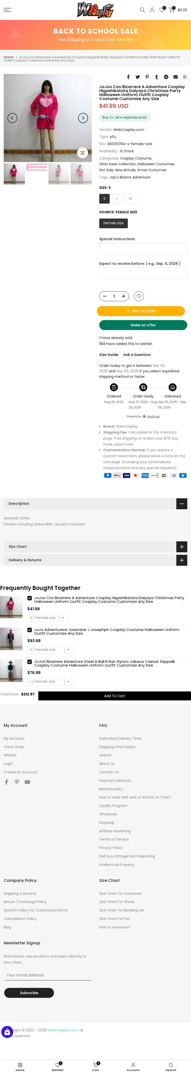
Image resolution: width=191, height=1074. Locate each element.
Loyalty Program (113, 805)
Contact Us (109, 772)
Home (9, 57)
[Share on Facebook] (128, 77)
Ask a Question (137, 354)
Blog (7, 927)
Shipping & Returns (20, 893)
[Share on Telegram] (166, 77)
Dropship (106, 822)
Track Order (14, 746)
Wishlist (10, 755)
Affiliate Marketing (115, 831)
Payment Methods (115, 780)
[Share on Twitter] (138, 77)
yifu (113, 136)
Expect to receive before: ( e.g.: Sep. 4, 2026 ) (140, 263)
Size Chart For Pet (114, 918)
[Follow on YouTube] (27, 782)
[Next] (83, 118)
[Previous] (12, 118)
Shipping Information (117, 746)
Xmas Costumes (151, 170)
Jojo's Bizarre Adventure (129, 177)
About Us (107, 763)
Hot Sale (106, 170)
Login (8, 763)
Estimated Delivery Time (120, 738)
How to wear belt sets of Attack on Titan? (135, 797)
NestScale (153, 416)
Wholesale (108, 814)
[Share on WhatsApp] (185, 77)
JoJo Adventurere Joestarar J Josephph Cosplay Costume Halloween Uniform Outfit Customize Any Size (106, 631)
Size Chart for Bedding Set (121, 910)
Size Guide (108, 354)
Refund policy (111, 789)
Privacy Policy (111, 847)
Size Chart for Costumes (120, 893)
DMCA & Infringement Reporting (127, 856)
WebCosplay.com (128, 129)
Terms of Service (114, 839)
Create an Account (20, 772)
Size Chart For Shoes (117, 901)
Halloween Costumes (156, 164)
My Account (14, 738)
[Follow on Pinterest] (17, 782)
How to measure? (114, 927)
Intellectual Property (116, 864)
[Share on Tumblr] (156, 77)
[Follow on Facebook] (6, 782)
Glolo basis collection (117, 164)
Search (105, 755)
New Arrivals (125, 170)
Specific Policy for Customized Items (36, 910)
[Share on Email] (175, 77)
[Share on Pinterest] (147, 77)
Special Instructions (117, 239)
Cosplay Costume (135, 158)
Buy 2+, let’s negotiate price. (124, 117)
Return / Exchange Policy (25, 901)
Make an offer (148, 326)
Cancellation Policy (20, 918)
